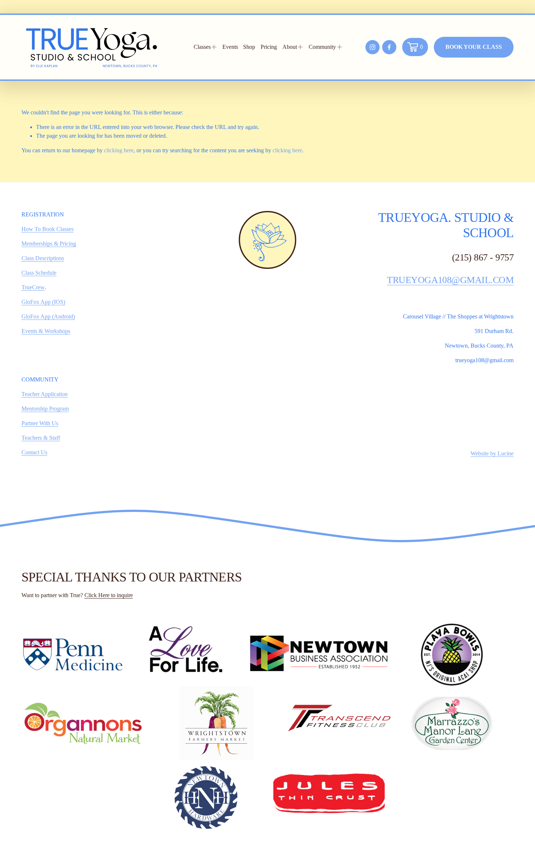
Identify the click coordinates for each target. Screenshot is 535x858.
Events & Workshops (45, 331)
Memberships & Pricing (48, 243)
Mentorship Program (45, 409)
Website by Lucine (492, 453)
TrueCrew (33, 287)
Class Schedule (38, 273)
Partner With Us (39, 423)
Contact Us (34, 452)
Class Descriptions (42, 258)
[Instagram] (372, 47)
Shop (249, 47)
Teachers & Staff (40, 438)
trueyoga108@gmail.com (450, 280)
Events (230, 47)
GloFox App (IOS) (43, 302)
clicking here (119, 150)
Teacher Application (44, 394)
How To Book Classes (47, 229)
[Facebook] (389, 47)
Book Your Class (473, 47)
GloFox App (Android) (48, 316)
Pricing (269, 47)
